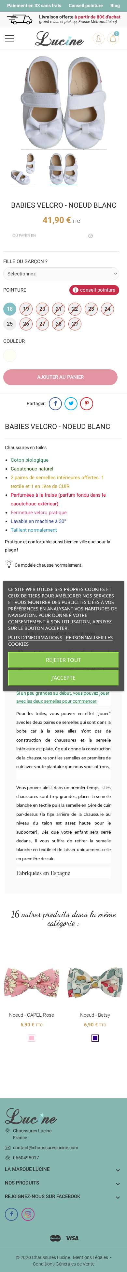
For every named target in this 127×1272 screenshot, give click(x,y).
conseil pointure (97, 290)
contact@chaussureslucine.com (45, 1147)
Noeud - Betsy (32, 1015)
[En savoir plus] (31, 953)
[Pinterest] (86, 403)
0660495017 (26, 1157)
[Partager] (55, 403)
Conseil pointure (86, 5)
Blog (115, 5)
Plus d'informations (35, 637)
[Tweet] (71, 403)
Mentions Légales (90, 1257)
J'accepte (63, 677)
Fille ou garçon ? (25, 261)
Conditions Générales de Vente (63, 1263)
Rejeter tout (63, 660)
